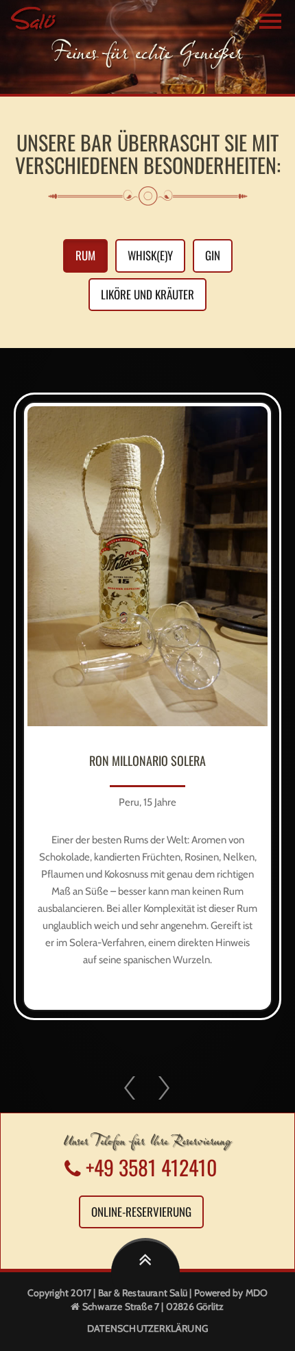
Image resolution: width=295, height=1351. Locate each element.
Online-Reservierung (141, 1211)
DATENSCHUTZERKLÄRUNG (147, 1328)
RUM (85, 255)
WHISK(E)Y (150, 255)
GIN (212, 255)
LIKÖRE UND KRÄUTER (147, 294)
